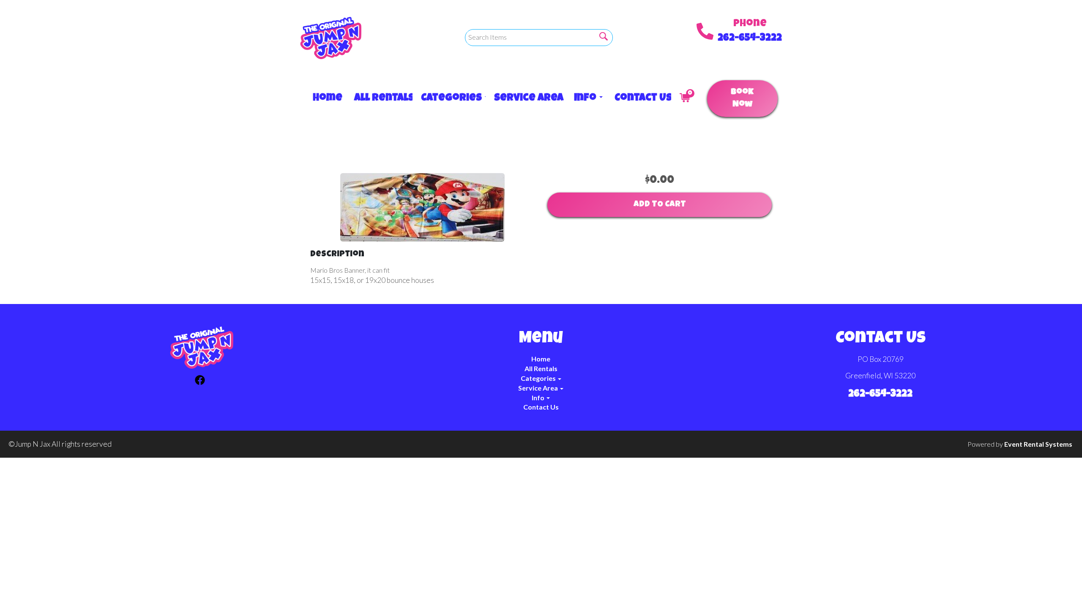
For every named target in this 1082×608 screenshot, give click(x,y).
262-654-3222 (750, 38)
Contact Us (638, 98)
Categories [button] (449, 98)
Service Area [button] (525, 98)
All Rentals (379, 98)
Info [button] (586, 98)
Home (325, 98)
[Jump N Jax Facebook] (200, 381)
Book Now (742, 98)
